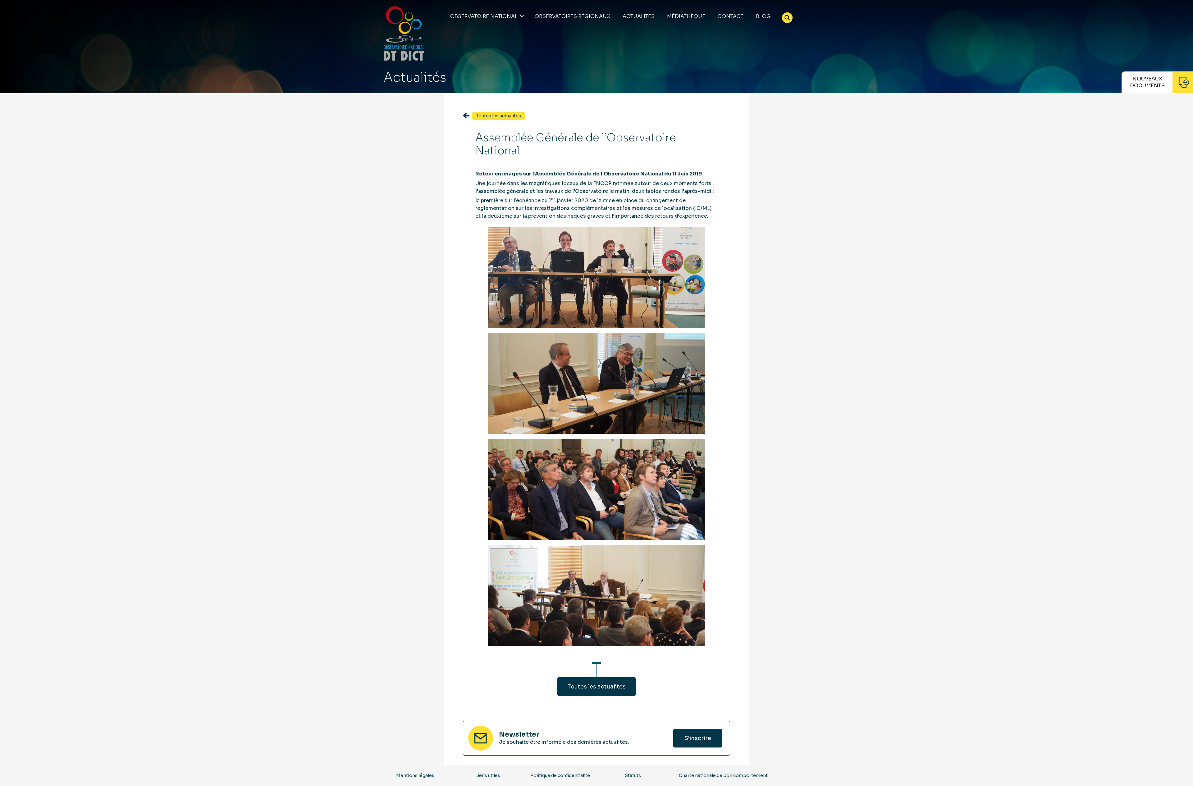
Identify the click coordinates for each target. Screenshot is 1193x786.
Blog (763, 16)
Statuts (633, 775)
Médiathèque (686, 16)
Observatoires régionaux (572, 16)
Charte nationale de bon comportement (723, 775)
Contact (730, 16)
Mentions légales (415, 775)
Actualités (639, 16)
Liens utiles (487, 775)
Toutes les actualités (596, 686)
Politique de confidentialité (560, 775)
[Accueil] (404, 33)
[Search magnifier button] (787, 17)
